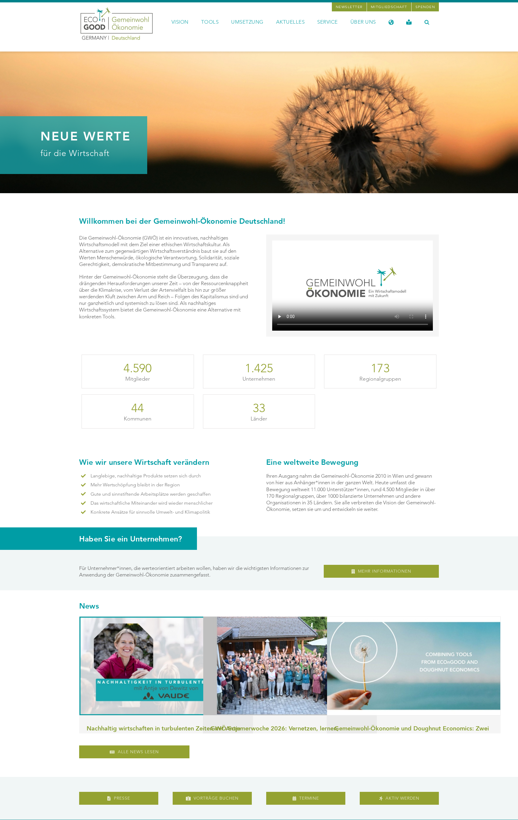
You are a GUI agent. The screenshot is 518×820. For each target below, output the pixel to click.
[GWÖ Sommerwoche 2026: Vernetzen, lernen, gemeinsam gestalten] (290, 666)
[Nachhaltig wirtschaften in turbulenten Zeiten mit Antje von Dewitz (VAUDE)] (166, 666)
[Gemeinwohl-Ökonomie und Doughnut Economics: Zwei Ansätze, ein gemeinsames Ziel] (413, 666)
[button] (427, 22)
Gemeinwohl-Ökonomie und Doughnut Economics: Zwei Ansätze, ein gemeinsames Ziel (411, 732)
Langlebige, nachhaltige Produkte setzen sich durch (146, 476)
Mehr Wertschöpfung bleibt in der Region (135, 485)
